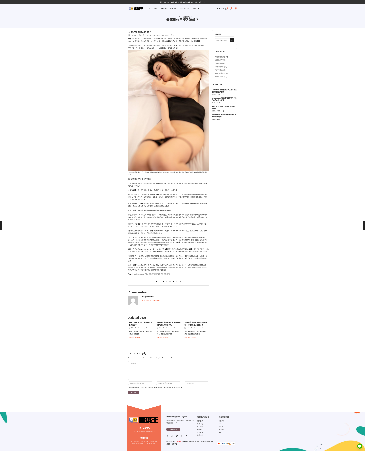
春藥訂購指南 (184, 9)
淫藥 (168, 274)
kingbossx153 (158, 35)
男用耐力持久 (219, 77)
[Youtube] (182, 436)
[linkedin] (173, 281)
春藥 (150, 274)
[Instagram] (172, 436)
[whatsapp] (177, 281)
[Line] (359, 446)
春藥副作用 (156, 274)
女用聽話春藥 (219, 60)
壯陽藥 (197, 441)
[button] (173, 429)
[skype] (180, 281)
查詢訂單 (196, 9)
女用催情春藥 (187, 17)
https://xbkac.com (146, 249)
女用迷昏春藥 (219, 63)
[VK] (163, 281)
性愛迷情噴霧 (219, 70)
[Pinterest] (166, 281)
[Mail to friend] (170, 281)
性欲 (146, 274)
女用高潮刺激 (219, 67)
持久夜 (203, 441)
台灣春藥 (191, 441)
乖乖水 (208, 441)
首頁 (148, 9)
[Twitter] (157, 281)
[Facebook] (160, 281)
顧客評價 (173, 9)
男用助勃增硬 (219, 73)
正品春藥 (163, 274)
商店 (155, 9)
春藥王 (179, 441)
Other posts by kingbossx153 (151, 300)
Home (175, 17)
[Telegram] (186, 436)
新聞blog (164, 9)
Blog (180, 17)
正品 (164, 249)
